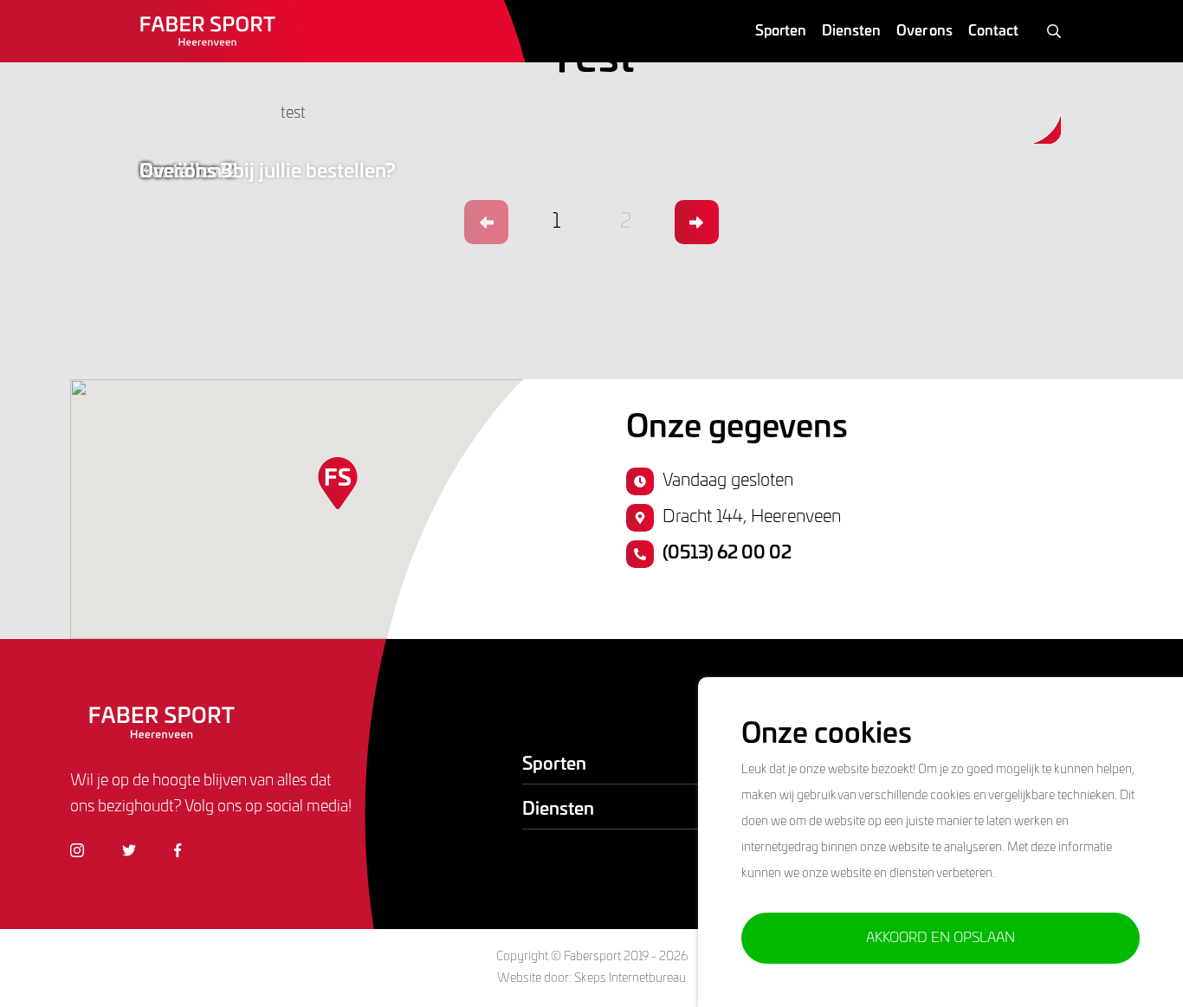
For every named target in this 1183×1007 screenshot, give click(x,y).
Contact (993, 31)
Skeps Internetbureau (630, 978)
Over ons (924, 31)
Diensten (851, 31)
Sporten (780, 31)
